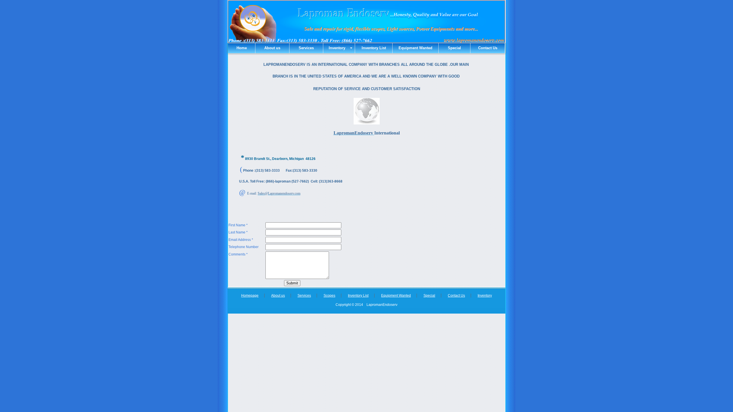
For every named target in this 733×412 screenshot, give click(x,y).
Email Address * (240, 240)
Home (242, 48)
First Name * (238, 225)
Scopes (329, 296)
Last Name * (238, 232)
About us (272, 48)
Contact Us (487, 48)
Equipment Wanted (415, 48)
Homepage (250, 296)
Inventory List (374, 48)
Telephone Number (243, 247)
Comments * (238, 254)
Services (306, 48)
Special (454, 48)
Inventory (485, 296)
